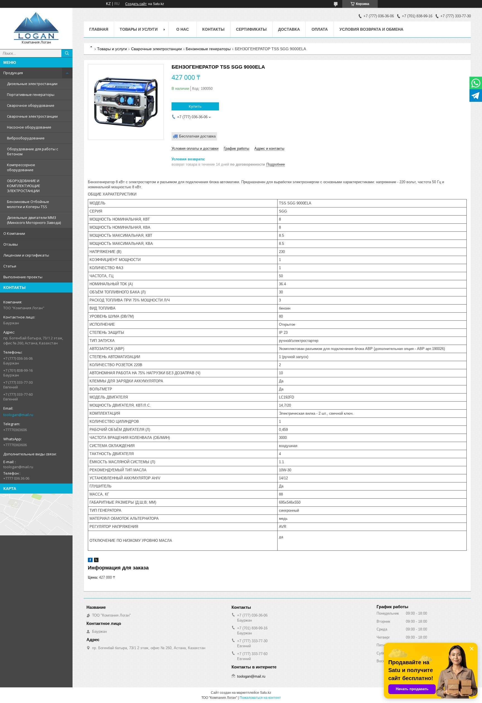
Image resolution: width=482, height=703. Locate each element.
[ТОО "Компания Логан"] (36, 26)
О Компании (14, 233)
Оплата (320, 29)
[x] (96, 561)
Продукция (13, 72)
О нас (182, 29)
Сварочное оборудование (30, 105)
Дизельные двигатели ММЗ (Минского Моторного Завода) (34, 220)
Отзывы (10, 244)
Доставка (289, 29)
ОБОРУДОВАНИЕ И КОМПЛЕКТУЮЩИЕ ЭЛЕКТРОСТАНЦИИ (23, 185)
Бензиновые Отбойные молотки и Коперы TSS (28, 204)
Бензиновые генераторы (208, 49)
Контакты (213, 29)
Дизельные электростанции (32, 83)
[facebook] (90, 561)
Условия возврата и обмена (371, 29)
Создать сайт (136, 4)
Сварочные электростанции (32, 116)
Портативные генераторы (30, 94)
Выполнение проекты (22, 276)
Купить (195, 106)
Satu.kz (265, 693)
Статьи (9, 266)
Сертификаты (251, 29)
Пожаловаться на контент (260, 698)
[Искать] (67, 53)
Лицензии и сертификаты (26, 255)
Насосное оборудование (29, 127)
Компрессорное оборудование (21, 167)
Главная (98, 29)
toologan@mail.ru (18, 414)
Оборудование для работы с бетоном (32, 151)
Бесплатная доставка (197, 136)
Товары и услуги (139, 29)
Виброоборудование (26, 138)
